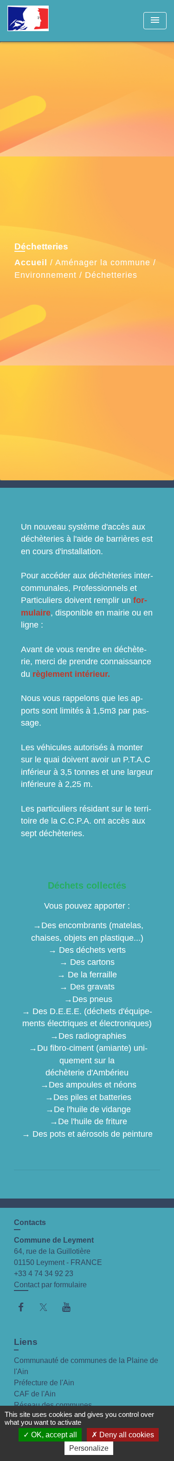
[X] (48, 1307)
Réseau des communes (53, 1405)
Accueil (30, 262)
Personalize (89, 1448)
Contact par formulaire (50, 1285)
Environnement (45, 275)
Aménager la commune (102, 262)
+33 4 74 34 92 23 (43, 1274)
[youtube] (70, 1307)
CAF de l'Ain (35, 1394)
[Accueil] (42, 20)
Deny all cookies (125, 1435)
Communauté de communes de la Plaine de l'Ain (86, 1366)
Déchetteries (111, 275)
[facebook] (25, 1307)
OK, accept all (53, 1435)
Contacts (30, 1222)
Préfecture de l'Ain (44, 1383)
